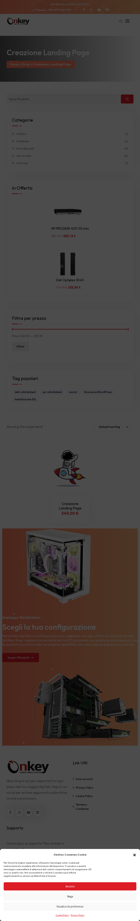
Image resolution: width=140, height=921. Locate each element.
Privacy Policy (77, 915)
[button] (134, 854)
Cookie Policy (62, 915)
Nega (70, 896)
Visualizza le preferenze (70, 906)
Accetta (70, 886)
